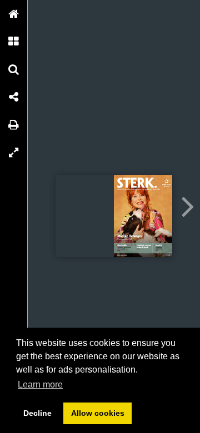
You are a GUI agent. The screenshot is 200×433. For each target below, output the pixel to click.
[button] (14, 14)
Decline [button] (37, 413)
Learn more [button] (40, 384)
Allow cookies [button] (97, 413)
